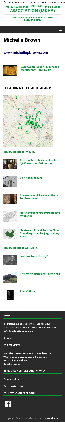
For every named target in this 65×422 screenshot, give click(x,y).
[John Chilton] (10, 298)
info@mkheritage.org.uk (18, 331)
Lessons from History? (34, 256)
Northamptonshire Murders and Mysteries (40, 214)
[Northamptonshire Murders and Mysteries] (10, 219)
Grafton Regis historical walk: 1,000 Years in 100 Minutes (38, 161)
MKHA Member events (19, 152)
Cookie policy (11, 379)
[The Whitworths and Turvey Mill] (10, 280)
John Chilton (27, 291)
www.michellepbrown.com (25, 52)
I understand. (36, 6)
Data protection (13, 386)
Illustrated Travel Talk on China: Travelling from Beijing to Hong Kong (40, 233)
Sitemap (8, 338)
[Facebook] (7, 403)
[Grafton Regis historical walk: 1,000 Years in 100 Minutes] (10, 167)
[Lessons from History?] (10, 263)
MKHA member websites (20, 248)
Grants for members (15, 360)
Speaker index (11, 364)
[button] (60, 29)
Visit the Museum (31, 177)
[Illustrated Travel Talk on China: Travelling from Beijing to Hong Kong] (10, 237)
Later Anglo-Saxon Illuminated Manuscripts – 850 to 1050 (40, 68)
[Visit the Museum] (10, 184)
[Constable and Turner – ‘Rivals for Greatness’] (10, 202)
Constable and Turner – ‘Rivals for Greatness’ (39, 197)
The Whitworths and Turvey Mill (40, 273)
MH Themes (53, 418)
